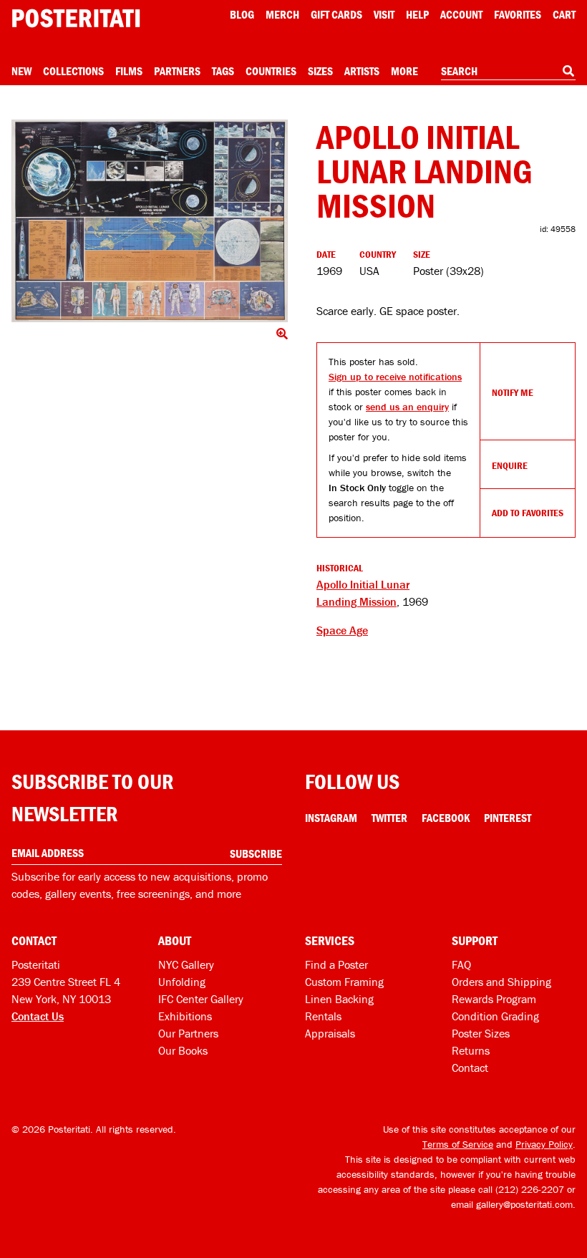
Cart (564, 14)
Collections (73, 71)
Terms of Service (457, 1144)
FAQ (461, 964)
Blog (242, 14)
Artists (361, 71)
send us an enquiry (407, 406)
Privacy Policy (544, 1144)
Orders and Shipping (501, 981)
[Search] (568, 70)
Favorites (517, 14)
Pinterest (507, 818)
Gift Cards (336, 14)
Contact (470, 1067)
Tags (223, 71)
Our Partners (188, 1033)
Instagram (331, 818)
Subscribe (256, 853)
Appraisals (330, 1033)
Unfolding (181, 981)
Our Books (183, 1050)
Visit (384, 14)
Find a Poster (336, 964)
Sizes (320, 71)
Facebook (446, 818)
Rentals (323, 1016)
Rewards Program (494, 999)
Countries (271, 71)
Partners (177, 71)
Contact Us (37, 1016)
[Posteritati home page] (75, 18)
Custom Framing (344, 981)
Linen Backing (339, 999)
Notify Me (512, 392)
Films (128, 71)
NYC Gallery (186, 964)
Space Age (342, 630)
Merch (282, 14)
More (404, 71)
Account (461, 14)
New (21, 71)
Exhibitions (185, 1016)
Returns (471, 1050)
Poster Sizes (481, 1033)
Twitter (389, 818)
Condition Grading (495, 1016)
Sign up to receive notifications (395, 376)
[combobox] (508, 71)
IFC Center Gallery (200, 999)
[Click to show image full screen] (149, 221)
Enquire (510, 465)
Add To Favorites (527, 512)
